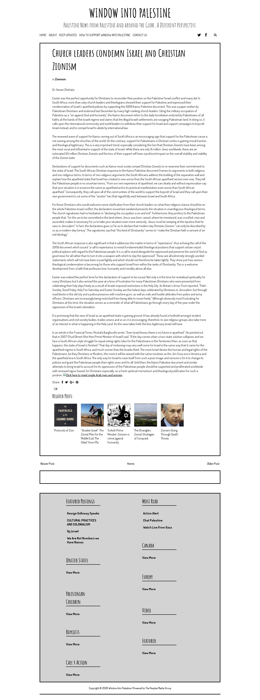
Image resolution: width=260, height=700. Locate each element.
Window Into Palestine (130, 13)
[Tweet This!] (66, 382)
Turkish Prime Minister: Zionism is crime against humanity (118, 436)
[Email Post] (55, 388)
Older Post (213, 464)
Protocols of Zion (64, 430)
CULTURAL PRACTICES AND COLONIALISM (81, 522)
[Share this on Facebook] (62, 382)
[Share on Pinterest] (77, 382)
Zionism (60, 79)
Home (43, 35)
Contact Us (140, 35)
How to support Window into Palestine (104, 35)
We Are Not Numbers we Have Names (83, 540)
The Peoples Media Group (158, 688)
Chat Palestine (153, 520)
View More (149, 558)
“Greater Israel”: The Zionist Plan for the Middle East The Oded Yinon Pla (92, 436)
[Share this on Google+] (72, 382)
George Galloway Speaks (83, 513)
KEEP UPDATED (68, 35)
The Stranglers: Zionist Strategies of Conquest (144, 434)
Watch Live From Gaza (157, 527)
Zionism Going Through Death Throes (169, 434)
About (53, 35)
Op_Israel (73, 531)
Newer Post (47, 464)
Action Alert (151, 513)
